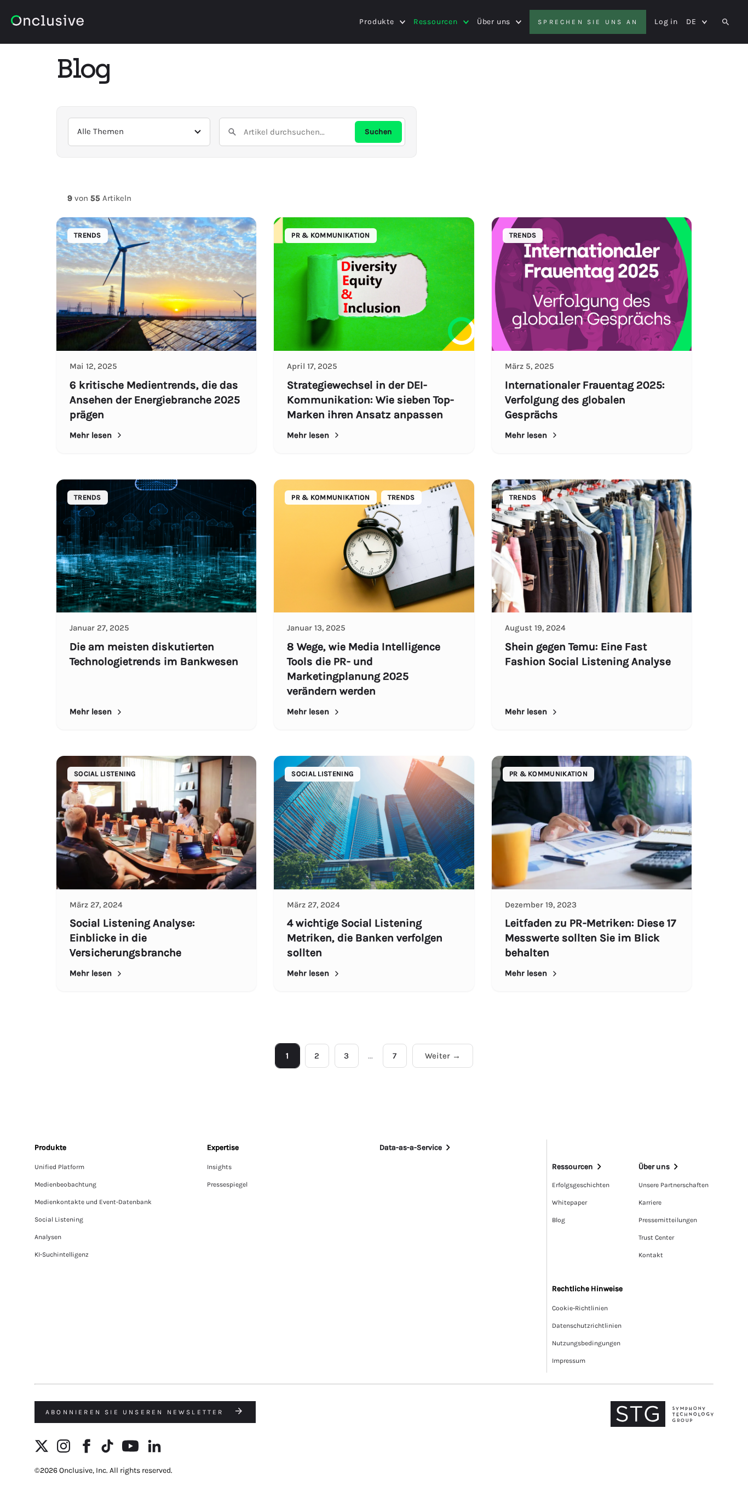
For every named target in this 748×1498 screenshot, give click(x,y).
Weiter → (443, 1056)
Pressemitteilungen (667, 1220)
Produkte (376, 22)
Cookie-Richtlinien (580, 1308)
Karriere (649, 1202)
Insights (219, 1167)
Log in (666, 21)
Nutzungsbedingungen (586, 1343)
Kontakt (650, 1255)
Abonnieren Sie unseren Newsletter (136, 1412)
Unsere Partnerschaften (673, 1185)
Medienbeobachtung (65, 1184)
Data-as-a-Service (410, 1147)
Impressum (568, 1360)
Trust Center (656, 1237)
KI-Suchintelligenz (61, 1254)
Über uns (493, 22)
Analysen (47, 1237)
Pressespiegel (227, 1184)
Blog (558, 1220)
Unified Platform (59, 1167)
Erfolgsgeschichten (580, 1185)
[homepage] (47, 22)
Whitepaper (569, 1202)
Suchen (378, 131)
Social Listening (58, 1219)
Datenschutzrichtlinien (587, 1325)
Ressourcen (435, 22)
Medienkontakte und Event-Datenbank (93, 1202)
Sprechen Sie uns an (588, 22)
